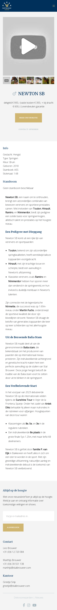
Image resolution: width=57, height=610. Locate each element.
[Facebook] (24, 605)
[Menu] (52, 6)
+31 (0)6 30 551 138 (13, 563)
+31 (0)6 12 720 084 (13, 551)
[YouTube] (34, 605)
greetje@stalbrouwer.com (16, 585)
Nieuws (39, 597)
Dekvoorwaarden (23, 597)
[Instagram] (28, 605)
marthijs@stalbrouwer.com (17, 567)
